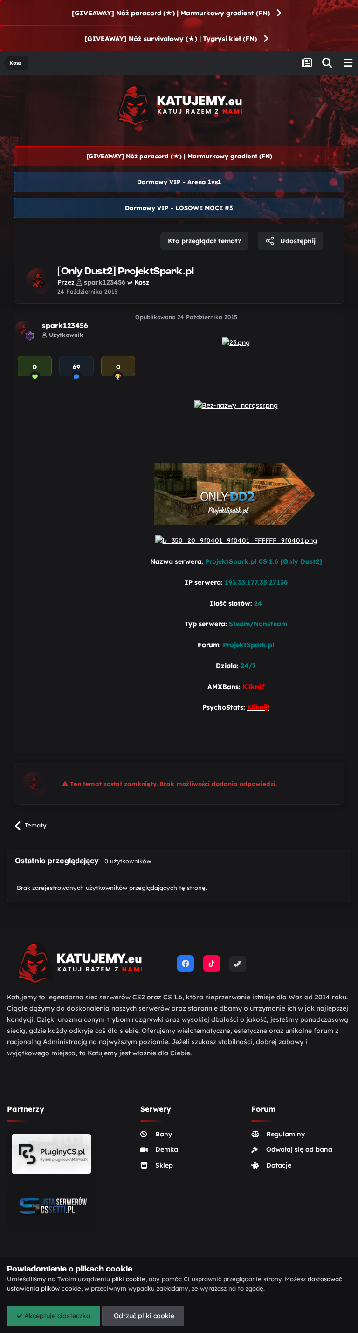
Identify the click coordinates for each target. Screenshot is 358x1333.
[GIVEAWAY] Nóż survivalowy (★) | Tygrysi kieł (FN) (170, 38)
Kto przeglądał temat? (204, 241)
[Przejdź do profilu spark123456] (39, 281)
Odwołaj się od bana (299, 1149)
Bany (163, 1134)
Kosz (141, 282)
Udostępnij (297, 241)
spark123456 (65, 325)
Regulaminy (285, 1134)
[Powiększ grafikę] (236, 342)
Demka (166, 1149)
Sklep (164, 1165)
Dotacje (278, 1165)
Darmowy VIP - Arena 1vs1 (179, 181)
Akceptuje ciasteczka (56, 1316)
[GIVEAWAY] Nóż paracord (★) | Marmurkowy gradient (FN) (171, 13)
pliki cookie (128, 1279)
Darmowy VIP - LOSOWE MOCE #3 (179, 208)
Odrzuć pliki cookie (143, 1316)
